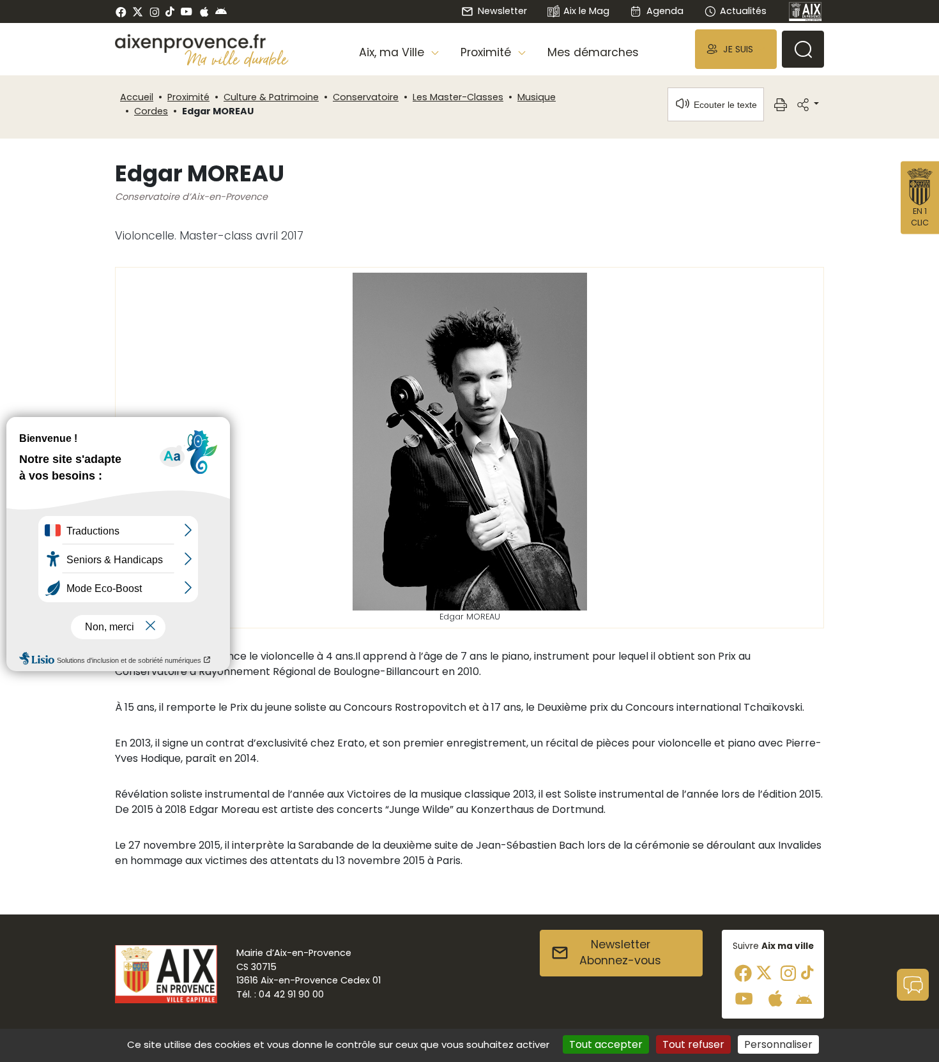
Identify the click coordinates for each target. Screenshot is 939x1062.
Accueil (136, 97)
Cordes (151, 111)
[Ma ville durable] (237, 58)
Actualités (743, 10)
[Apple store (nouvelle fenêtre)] (204, 11)
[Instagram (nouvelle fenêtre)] (154, 11)
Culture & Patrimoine (271, 97)
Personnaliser (778, 1044)
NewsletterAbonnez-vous (620, 953)
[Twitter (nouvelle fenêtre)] (137, 12)
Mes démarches (593, 52)
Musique (536, 97)
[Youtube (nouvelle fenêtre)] (186, 11)
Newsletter (502, 10)
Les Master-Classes (458, 97)
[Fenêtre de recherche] (803, 49)
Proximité (188, 97)
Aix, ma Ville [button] (393, 52)
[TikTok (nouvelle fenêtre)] (169, 11)
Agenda (664, 10)
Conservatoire (366, 97)
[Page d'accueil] (805, 11)
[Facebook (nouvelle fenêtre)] (121, 11)
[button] (736, 48)
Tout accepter (606, 1044)
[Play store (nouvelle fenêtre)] (221, 11)
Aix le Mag (586, 10)
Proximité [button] (487, 52)
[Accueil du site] (202, 43)
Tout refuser (693, 1044)
